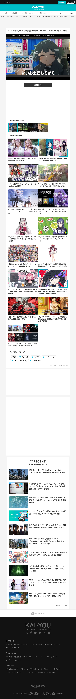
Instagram (45, 632)
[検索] (73, 7)
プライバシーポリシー (13, 672)
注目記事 (17, 644)
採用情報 (50, 672)
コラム (15, 16)
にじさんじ (24, 357)
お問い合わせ (24, 669)
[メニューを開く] (2, 7)
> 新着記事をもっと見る (61, 606)
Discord (40, 632)
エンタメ (18, 660)
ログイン (70, 2)
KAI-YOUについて (12, 669)
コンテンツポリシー (29, 672)
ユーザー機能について (45, 669)
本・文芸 (9, 657)
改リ (14, 357)
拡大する (38, 74)
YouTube (35, 632)
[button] (68, 57)
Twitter (27, 632)
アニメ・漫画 (27, 657)
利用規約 (57, 669)
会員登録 (62, 2)
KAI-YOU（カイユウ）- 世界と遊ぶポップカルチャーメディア (38, 8)
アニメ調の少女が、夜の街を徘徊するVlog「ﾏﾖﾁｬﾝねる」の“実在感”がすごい (51, 16)
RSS (49, 632)
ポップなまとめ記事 (12, 648)
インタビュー (55, 644)
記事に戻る (38, 85)
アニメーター (35, 360)
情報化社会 (17, 657)
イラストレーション (19, 360)
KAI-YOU (3, 16)
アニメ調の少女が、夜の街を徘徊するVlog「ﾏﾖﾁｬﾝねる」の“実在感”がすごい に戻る (39, 31)
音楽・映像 (9, 16)
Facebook (31, 632)
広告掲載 (33, 669)
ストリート (10, 660)
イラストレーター (50, 357)
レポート (39, 644)
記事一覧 (9, 644)
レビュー (47, 644)
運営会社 (40, 672)
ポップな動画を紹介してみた (25, 16)
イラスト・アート (39, 657)
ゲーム (58, 657)
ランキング (25, 644)
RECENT (39, 461)
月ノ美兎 (36, 357)
